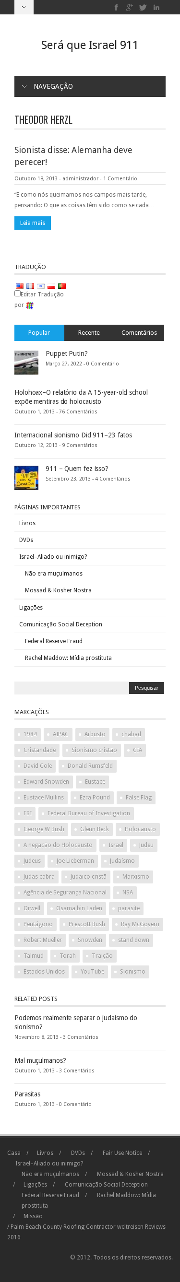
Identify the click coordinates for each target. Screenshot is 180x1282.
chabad (131, 734)
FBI (28, 813)
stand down (133, 940)
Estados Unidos (44, 971)
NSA (127, 892)
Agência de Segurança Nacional (65, 892)
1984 (30, 734)
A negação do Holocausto (58, 845)
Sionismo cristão (94, 750)
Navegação (53, 86)
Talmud (34, 956)
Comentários (139, 332)
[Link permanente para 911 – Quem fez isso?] (26, 477)
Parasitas (27, 1094)
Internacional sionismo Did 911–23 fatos (73, 435)
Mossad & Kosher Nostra (58, 590)
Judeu (146, 845)
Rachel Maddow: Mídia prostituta (68, 658)
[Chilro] (143, 7)
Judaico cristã (89, 876)
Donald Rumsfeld (90, 766)
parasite (129, 908)
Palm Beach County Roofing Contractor (63, 1226)
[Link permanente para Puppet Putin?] (26, 362)
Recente (89, 332)
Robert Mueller (43, 940)
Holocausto (140, 829)
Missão (33, 1216)
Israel (115, 845)
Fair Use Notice (122, 1153)
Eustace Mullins (44, 797)
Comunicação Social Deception (60, 624)
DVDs (26, 540)
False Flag (139, 797)
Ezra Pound (95, 797)
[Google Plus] (129, 7)
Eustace (95, 781)
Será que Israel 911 (89, 45)
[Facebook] (116, 7)
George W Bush (44, 829)
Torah (68, 956)
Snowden (90, 940)
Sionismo (132, 971)
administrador (80, 179)
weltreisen (130, 1226)
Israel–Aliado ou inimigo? (53, 556)
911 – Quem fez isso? (77, 468)
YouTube (92, 971)
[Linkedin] (156, 7)
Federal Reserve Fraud (54, 641)
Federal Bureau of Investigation (89, 813)
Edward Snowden (46, 781)
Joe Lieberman (75, 861)
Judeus (32, 861)
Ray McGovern (140, 924)
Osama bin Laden (79, 908)
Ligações (31, 607)
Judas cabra (39, 876)
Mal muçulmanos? (40, 1060)
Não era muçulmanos (54, 573)
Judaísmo (122, 861)
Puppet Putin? (67, 353)
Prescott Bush (87, 924)
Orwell (32, 908)
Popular (39, 332)
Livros (27, 523)
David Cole (38, 766)
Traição (102, 956)
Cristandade (40, 750)
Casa (14, 1153)
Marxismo (135, 876)
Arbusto (95, 734)
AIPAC (61, 734)
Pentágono (38, 924)
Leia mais (32, 223)
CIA (137, 750)
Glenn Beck (94, 829)
